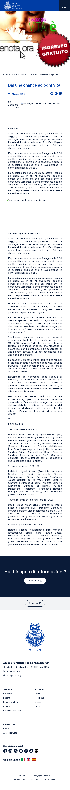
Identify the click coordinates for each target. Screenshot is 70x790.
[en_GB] (28, 759)
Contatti (7, 728)
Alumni (38, 706)
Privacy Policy (19, 779)
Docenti (7, 698)
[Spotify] (36, 751)
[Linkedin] (26, 751)
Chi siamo (7, 693)
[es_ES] (34, 759)
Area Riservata (10, 733)
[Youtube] (21, 751)
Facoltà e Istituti (11, 702)
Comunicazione (17, 75)
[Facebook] (5, 751)
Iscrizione (39, 698)
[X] (16, 751)
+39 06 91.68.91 (15, 671)
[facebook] (51, 93)
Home (5, 75)
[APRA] (17, 6)
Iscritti (38, 702)
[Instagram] (10, 751)
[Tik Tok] (31, 751)
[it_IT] (23, 759)
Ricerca (6, 706)
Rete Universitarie (12, 710)
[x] (60, 93)
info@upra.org (14, 675)
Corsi (37, 693)
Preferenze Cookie (48, 779)
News (29, 75)
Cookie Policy (33, 779)
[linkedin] (56, 93)
